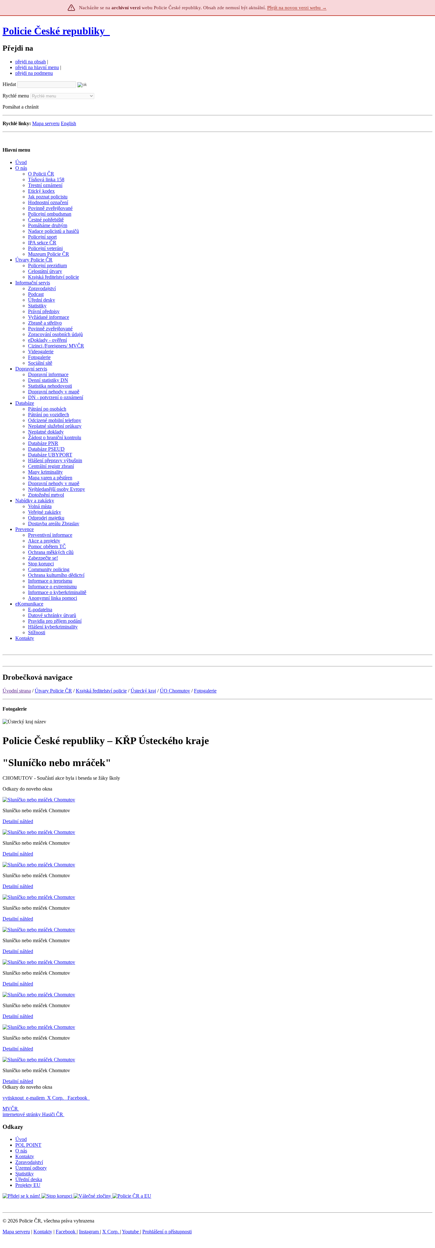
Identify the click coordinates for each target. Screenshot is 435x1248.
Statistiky (24, 1173)
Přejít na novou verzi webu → (297, 7)
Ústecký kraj (143, 690)
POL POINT (28, 1145)
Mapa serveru (46, 123)
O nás (21, 1150)
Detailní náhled (18, 821)
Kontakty (24, 1156)
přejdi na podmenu (34, 73)
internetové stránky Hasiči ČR (33, 1114)
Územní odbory (31, 1168)
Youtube (131, 1231)
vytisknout (13, 1098)
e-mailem (35, 1098)
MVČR (10, 1108)
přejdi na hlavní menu (37, 67)
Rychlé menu (16, 95)
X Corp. (56, 1098)
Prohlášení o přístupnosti (167, 1231)
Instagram (89, 1231)
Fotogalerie (205, 690)
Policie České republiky (54, 31)
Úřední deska (28, 1179)
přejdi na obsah (30, 61)
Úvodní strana (17, 690)
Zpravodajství (29, 1162)
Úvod (21, 1139)
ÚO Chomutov (175, 690)
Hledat (9, 84)
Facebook (78, 1098)
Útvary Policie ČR (53, 690)
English (68, 123)
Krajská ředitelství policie (101, 690)
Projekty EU (27, 1185)
